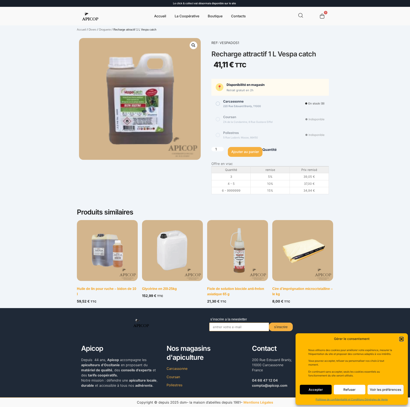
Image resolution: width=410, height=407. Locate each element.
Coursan (173, 377)
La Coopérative (187, 16)
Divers (93, 29)
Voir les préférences (385, 390)
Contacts (238, 16)
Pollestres (174, 385)
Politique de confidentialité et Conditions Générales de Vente (352, 399)
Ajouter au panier (245, 152)
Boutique (215, 16)
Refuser (349, 390)
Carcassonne (177, 368)
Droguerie (105, 29)
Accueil (160, 16)
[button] (401, 339)
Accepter (316, 390)
